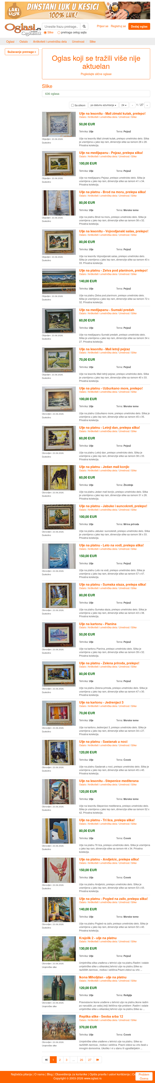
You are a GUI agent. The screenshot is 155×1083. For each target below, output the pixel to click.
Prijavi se (102, 26)
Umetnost (78, 41)
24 (123, 105)
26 (81, 1060)
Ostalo (24, 41)
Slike (93, 41)
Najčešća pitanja (21, 1074)
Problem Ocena (144, 1076)
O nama (39, 1074)
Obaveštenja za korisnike (71, 1074)
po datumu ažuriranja (103, 105)
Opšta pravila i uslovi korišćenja (110, 1074)
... (73, 1060)
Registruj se (118, 26)
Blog (50, 1074)
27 (89, 1060)
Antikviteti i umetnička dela (50, 41)
